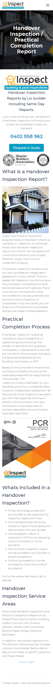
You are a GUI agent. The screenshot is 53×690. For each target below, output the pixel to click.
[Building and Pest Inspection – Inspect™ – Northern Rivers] (14, 5)
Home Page (26, 662)
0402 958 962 (26, 136)
